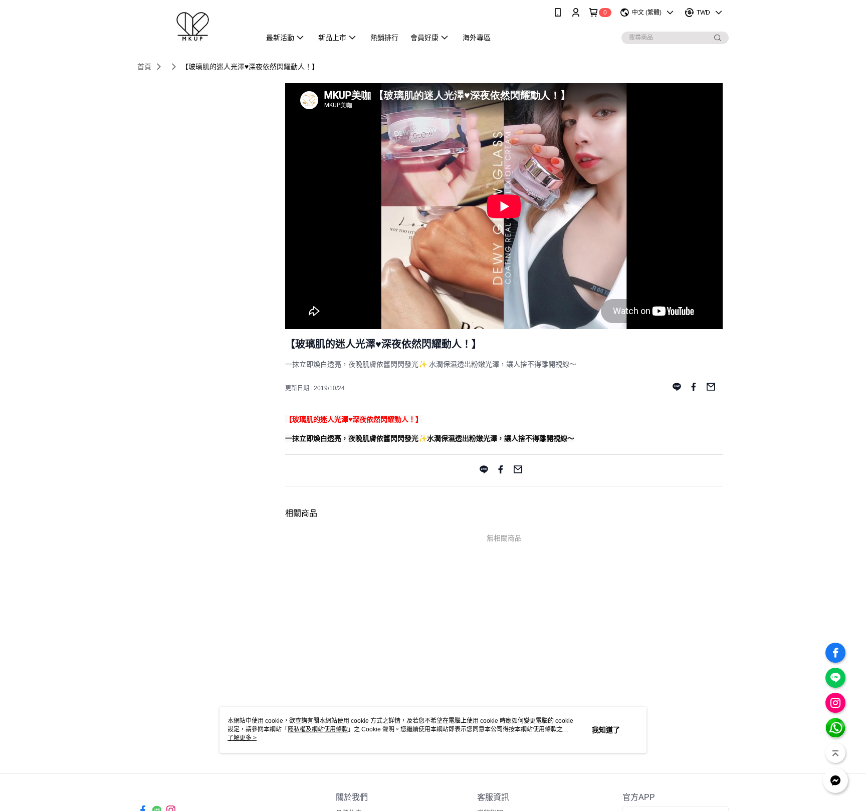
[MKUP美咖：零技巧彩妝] (193, 26)
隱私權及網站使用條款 (318, 729)
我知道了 (606, 730)
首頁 (144, 67)
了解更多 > (242, 737)
